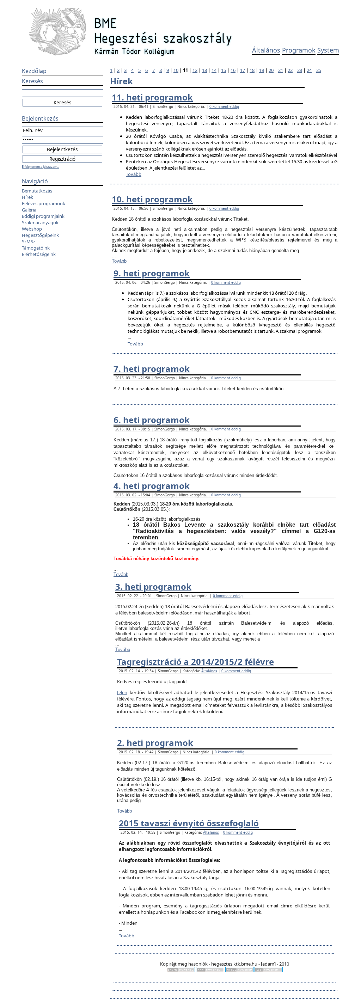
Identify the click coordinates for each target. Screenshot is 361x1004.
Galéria (29, 210)
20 (271, 70)
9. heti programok (152, 273)
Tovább (133, 174)
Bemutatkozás (37, 191)
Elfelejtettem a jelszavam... (40, 166)
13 (204, 70)
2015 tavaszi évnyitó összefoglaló (189, 823)
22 (290, 70)
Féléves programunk (43, 203)
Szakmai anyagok (40, 222)
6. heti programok (152, 420)
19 (261, 70)
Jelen (122, 692)
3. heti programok (153, 586)
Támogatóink (36, 248)
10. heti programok (152, 199)
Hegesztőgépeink (40, 235)
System (328, 50)
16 (233, 70)
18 (252, 70)
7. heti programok (152, 368)
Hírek (27, 197)
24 (309, 70)
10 (175, 70)
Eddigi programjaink (43, 216)
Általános (266, 50)
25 (318, 70)
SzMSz (28, 241)
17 (242, 70)
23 (299, 70)
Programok (299, 50)
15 (223, 70)
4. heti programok (152, 485)
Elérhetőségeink (39, 254)
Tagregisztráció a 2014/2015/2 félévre (195, 661)
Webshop (32, 229)
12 (194, 70)
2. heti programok (155, 742)
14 (214, 70)
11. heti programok (152, 97)
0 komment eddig (224, 106)
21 (280, 70)
